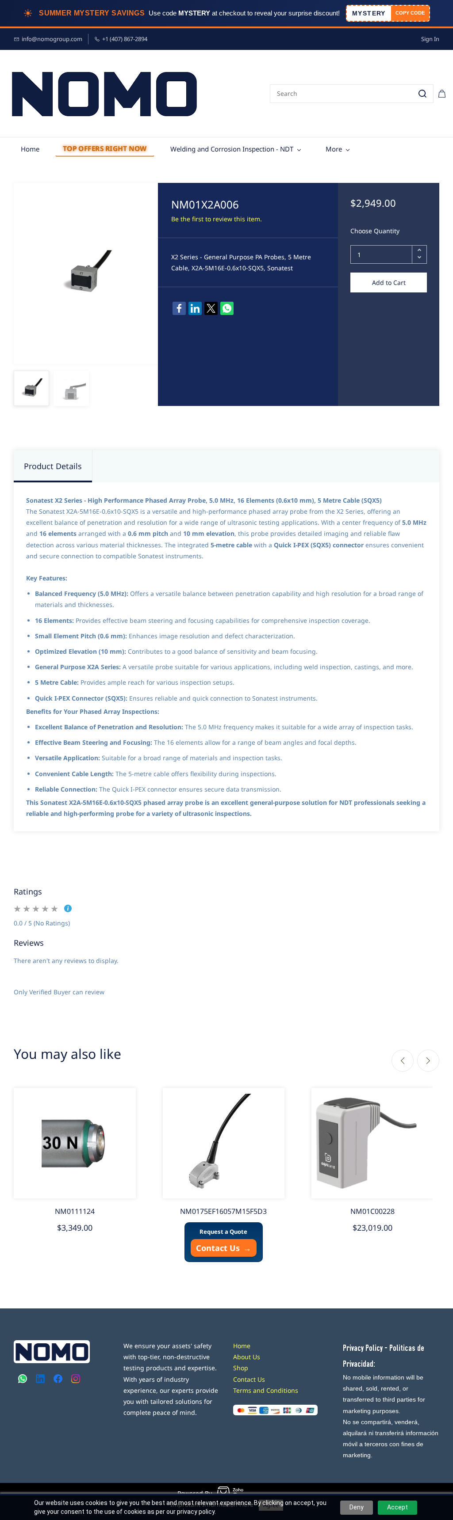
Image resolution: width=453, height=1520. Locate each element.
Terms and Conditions (265, 1390)
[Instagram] (75, 1378)
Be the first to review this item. (216, 219)
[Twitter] (211, 308)
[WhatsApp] (227, 308)
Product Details (53, 466)
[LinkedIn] (195, 308)
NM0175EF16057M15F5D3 (223, 1211)
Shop (240, 1368)
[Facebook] (179, 308)
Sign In (430, 39)
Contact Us (223, 1248)
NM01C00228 (372, 1211)
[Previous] (403, 1061)
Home (241, 1346)
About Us (246, 1357)
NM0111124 (75, 1211)
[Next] (428, 1061)
